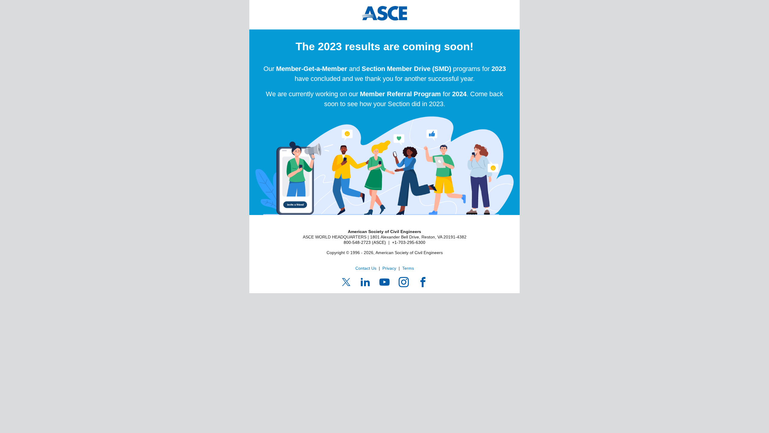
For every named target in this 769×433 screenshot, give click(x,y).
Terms (408, 268)
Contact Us (365, 268)
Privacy (389, 268)
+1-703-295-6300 (408, 242)
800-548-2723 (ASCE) (365, 242)
